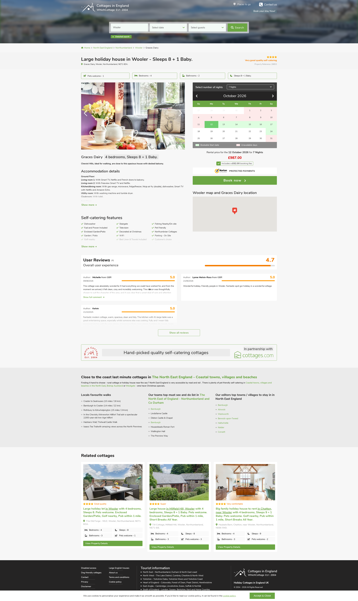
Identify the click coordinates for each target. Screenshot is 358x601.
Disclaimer (86, 586)
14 (236, 124)
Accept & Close (262, 595)
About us (113, 572)
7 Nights (232, 87)
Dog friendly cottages (91, 572)
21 (236, 131)
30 (261, 138)
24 (271, 131)
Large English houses (119, 568)
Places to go (244, 4)
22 (250, 131)
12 (211, 124)
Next (179, 116)
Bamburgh (156, 409)
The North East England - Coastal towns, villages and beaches (204, 377)
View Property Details (96, 543)
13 (223, 124)
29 (250, 138)
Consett (221, 432)
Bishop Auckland (115, 385)
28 (236, 138)
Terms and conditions (119, 577)
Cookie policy (115, 581)
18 (198, 131)
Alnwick (221, 409)
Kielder (221, 427)
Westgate (130, 385)
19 (211, 131)
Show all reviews (179, 332)
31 (271, 138)
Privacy (84, 581)
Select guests (198, 27)
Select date (158, 27)
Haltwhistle (223, 423)
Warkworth (223, 414)
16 (261, 124)
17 (271, 124)
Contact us (270, 4)
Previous (86, 116)
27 (223, 138)
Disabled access (88, 568)
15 (250, 124)
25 (198, 138)
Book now (233, 180)
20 (223, 131)
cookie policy (229, 595)
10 (271, 117)
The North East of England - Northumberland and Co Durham (178, 399)
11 (198, 124)
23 (261, 131)
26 (211, 138)
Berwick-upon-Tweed (228, 418)
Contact (84, 577)
